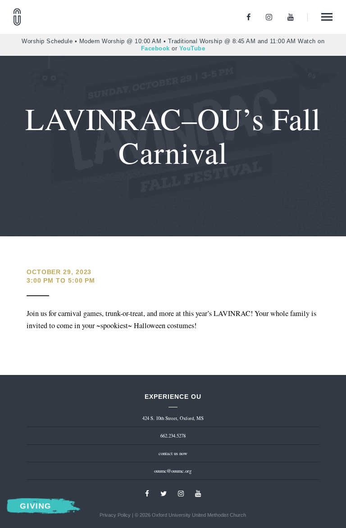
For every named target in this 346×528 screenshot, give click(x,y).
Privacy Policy (115, 515)
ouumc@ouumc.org (172, 471)
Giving (35, 506)
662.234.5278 (173, 436)
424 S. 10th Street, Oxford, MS (173, 418)
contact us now (173, 453)
